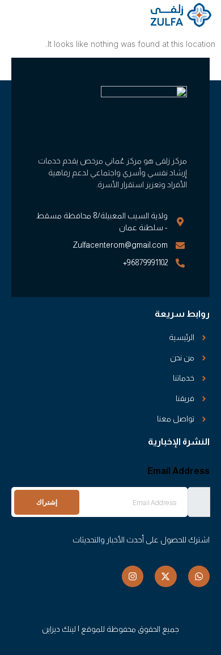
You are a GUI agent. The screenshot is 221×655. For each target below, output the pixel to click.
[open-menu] (18, 16)
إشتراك (46, 502)
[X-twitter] (165, 576)
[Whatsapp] (199, 576)
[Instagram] (132, 576)
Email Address (178, 471)
